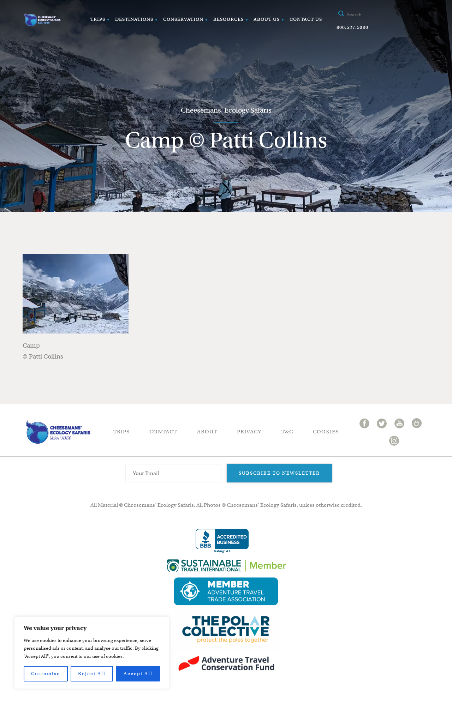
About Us (267, 19)
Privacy (249, 431)
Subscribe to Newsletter (279, 473)
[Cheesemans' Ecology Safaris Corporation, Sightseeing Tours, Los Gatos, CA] (222, 541)
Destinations (134, 19)
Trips (97, 19)
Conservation (183, 19)
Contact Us (306, 19)
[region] (92, 653)
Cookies (326, 431)
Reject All (92, 674)
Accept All (138, 674)
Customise (45, 674)
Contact (163, 431)
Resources (228, 19)
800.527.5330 (352, 27)
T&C (287, 431)
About (207, 431)
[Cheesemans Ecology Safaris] (42, 19)
